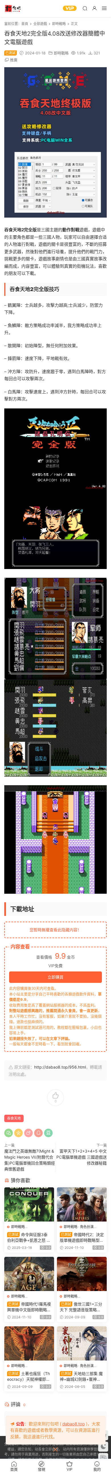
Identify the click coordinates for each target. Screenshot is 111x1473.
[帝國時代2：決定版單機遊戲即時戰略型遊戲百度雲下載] (82, 1204)
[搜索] (84, 8)
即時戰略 (61, 53)
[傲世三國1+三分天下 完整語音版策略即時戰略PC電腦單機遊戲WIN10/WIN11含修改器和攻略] (82, 1274)
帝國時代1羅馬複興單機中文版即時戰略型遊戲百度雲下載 (29, 1307)
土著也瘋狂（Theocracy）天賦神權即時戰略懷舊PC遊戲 (28, 1376)
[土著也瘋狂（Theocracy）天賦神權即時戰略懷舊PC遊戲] (29, 1343)
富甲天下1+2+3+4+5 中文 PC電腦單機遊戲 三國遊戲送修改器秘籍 (81, 1157)
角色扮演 (87, 1227)
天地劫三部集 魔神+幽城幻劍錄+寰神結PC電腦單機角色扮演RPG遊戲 (81, 1376)
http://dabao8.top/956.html (60, 1067)
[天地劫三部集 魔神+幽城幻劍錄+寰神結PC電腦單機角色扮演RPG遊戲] (82, 1343)
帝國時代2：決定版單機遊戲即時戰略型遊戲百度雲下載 (82, 1237)
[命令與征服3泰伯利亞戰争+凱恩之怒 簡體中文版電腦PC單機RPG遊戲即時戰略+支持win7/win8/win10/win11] (29, 1204)
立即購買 (55, 977)
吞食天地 (14, 1118)
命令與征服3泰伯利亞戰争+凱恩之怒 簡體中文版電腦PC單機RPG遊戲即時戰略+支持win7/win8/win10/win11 (29, 1237)
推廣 (13, 60)
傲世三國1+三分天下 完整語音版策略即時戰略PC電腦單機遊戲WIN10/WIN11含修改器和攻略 (81, 1307)
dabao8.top (73, 1424)
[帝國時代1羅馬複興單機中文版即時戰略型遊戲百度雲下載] (29, 1274)
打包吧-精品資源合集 (12, 8)
